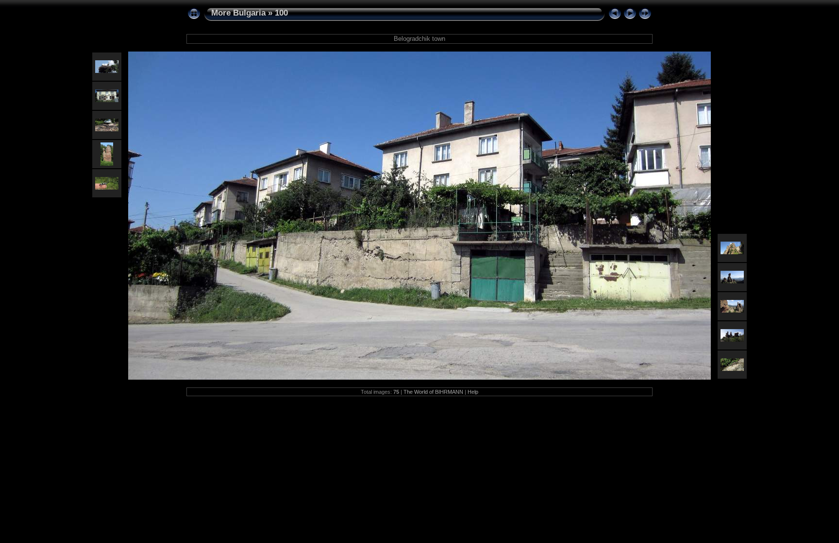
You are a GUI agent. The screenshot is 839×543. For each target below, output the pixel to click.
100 (281, 13)
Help (473, 392)
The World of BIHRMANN (433, 392)
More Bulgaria (238, 13)
